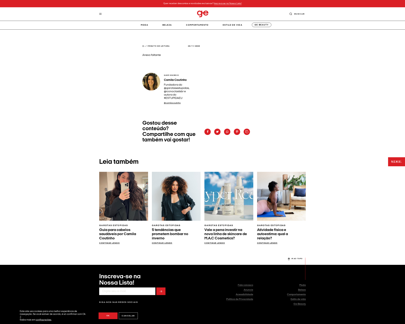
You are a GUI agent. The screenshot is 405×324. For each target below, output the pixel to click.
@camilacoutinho (172, 103)
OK (108, 316)
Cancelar (128, 316)
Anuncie (248, 290)
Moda (144, 25)
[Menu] (100, 14)
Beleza (167, 25)
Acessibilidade (244, 294)
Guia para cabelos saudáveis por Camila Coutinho (117, 234)
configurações (43, 320)
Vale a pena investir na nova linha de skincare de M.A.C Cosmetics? (225, 234)
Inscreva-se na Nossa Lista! (228, 3)
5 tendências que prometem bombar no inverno (170, 234)
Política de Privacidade (239, 299)
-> (160, 291)
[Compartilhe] (247, 132)
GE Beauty (261, 25)
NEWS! (396, 162)
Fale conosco (245, 285)
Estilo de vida (232, 25)
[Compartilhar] (207, 132)
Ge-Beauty (299, 304)
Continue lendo (109, 243)
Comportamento (197, 25)
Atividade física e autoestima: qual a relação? (272, 234)
